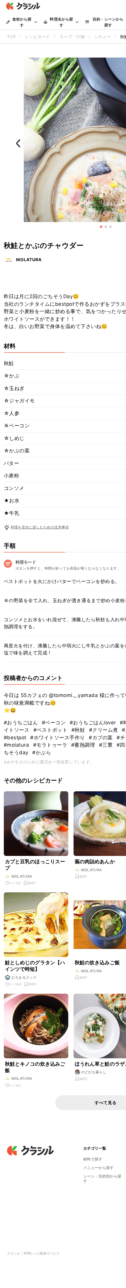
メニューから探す (98, 1167)
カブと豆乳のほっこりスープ (35, 865)
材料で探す (92, 1159)
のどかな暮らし (94, 1072)
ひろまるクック (24, 977)
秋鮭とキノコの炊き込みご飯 (35, 1067)
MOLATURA (29, 259)
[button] (101, 226)
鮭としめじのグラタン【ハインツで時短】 (35, 966)
